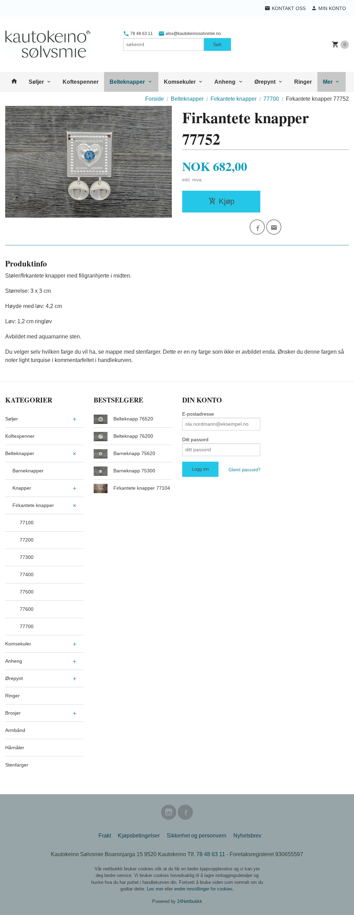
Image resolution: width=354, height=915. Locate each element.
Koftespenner (81, 82)
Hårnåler (14, 747)
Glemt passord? (244, 469)
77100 (27, 522)
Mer (328, 82)
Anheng (224, 82)
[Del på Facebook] (257, 227)
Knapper (21, 488)
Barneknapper (28, 470)
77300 (27, 557)
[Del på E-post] (273, 227)
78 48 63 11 (141, 33)
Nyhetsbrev (247, 836)
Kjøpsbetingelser (139, 836)
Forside (154, 99)
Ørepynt (265, 82)
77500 (27, 592)
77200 (27, 540)
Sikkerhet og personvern (196, 836)
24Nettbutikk (189, 901)
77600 (27, 609)
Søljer (36, 82)
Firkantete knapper (33, 505)
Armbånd (15, 730)
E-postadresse (198, 414)
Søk (217, 44)
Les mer (156, 888)
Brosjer (13, 713)
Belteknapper (127, 82)
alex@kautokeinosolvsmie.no (193, 33)
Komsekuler (180, 82)
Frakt (105, 836)
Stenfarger (16, 765)
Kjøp (226, 201)
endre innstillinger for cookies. (204, 888)
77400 (27, 574)
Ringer (303, 82)
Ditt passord (195, 439)
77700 (27, 626)
